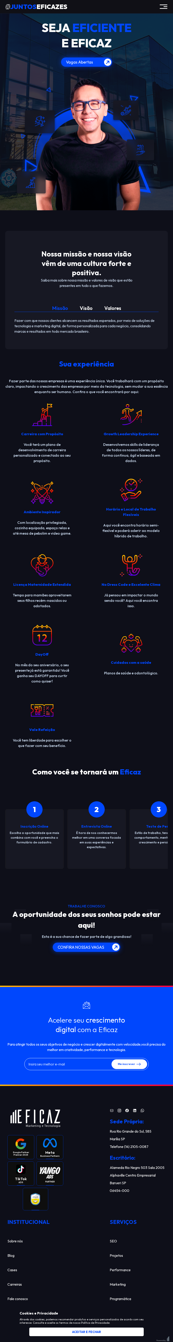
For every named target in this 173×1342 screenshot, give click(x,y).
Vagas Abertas (79, 62)
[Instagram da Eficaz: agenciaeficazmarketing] (119, 1111)
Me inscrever (126, 1064)
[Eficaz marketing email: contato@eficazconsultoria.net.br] (112, 1111)
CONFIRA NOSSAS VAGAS (81, 947)
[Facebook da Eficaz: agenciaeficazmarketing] (127, 1111)
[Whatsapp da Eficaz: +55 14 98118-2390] (142, 1111)
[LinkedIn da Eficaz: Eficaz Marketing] (135, 1111)
